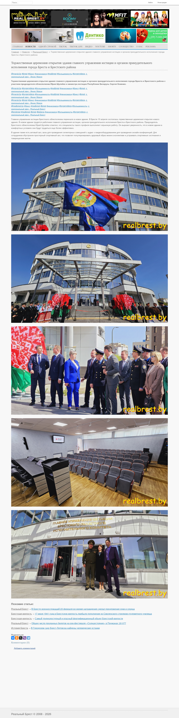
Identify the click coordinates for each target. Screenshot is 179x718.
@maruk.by (16, 73)
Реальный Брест (40, 51)
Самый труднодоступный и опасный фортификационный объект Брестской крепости (79, 618)
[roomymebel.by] (69, 25)
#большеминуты (64, 73)
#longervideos (79, 73)
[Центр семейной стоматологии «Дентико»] (89, 42)
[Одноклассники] (16, 638)
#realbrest (52, 73)
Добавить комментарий (24, 648)
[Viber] (24, 638)
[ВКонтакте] (13, 638)
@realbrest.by (17, 106)
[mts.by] (27, 42)
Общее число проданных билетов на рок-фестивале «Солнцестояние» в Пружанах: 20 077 (78, 623)
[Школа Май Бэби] (152, 42)
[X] (20, 638)
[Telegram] (28, 638)
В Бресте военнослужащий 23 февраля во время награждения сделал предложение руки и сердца (83, 609)
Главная (15, 51)
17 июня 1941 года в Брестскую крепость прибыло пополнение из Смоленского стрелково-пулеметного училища (93, 613)
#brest (25, 73)
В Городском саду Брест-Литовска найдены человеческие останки (65, 628)
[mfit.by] (109, 25)
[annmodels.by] (149, 25)
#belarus (40, 111)
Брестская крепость (21, 613)
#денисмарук (41, 73)
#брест (31, 73)
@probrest (16, 111)
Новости (26, 51)
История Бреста (19, 628)
